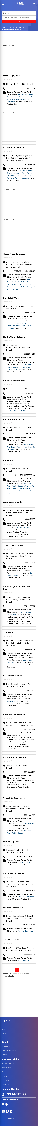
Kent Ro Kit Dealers (25, 94)
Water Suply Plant (11, 76)
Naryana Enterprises (13, 908)
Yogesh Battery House (14, 798)
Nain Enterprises (11, 842)
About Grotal (6, 1046)
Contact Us (5, 1084)
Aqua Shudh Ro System (14, 757)
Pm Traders (8, 460)
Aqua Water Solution (13, 502)
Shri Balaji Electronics (13, 873)
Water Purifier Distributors (16, 411)
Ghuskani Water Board (14, 381)
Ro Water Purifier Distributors (18, 178)
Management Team (9, 1050)
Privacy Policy (6, 1068)
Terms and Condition (9, 1063)
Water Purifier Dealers (24, 175)
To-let (3, 1029)
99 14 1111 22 (15, 1094)
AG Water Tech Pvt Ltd (14, 147)
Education (5, 1025)
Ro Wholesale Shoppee (14, 714)
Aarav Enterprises (11, 940)
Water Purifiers (13, 33)
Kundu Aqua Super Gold (14, 419)
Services (4, 1055)
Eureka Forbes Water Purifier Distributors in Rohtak (11, 36)
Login (34, 3)
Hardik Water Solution (14, 337)
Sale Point (8, 632)
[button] (18, 3)
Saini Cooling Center (13, 545)
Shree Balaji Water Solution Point (16, 587)
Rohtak (4, 33)
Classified (5, 1033)
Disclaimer (5, 1072)
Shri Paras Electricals (13, 676)
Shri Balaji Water (11, 298)
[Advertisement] (19, 60)
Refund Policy (6, 1080)
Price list (4, 1076)
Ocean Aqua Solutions (14, 254)
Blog (3, 1037)
